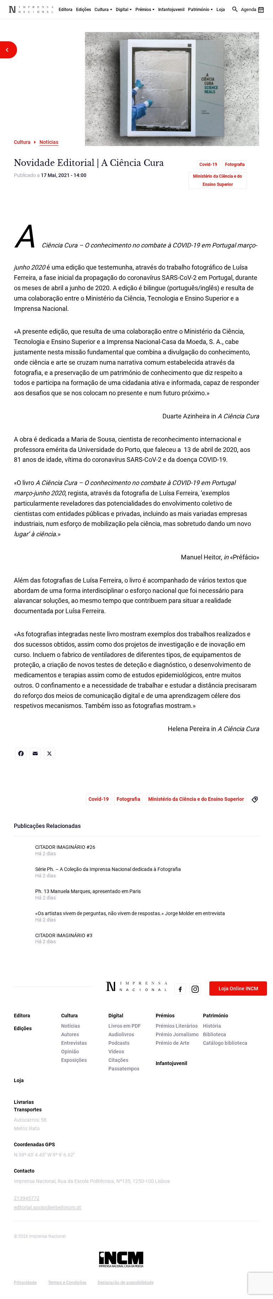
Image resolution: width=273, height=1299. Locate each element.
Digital (122, 9)
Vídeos (116, 1051)
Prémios (143, 9)
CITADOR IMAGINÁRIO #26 (65, 847)
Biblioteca (214, 1034)
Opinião (70, 1051)
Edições (83, 9)
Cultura (102, 9)
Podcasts (118, 1043)
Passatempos (123, 1068)
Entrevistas (74, 1043)
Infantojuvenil (171, 9)
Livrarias (24, 1102)
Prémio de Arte (172, 1043)
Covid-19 (208, 164)
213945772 (26, 1198)
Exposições (74, 1060)
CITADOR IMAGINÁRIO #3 (63, 935)
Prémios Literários (177, 1026)
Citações (118, 1060)
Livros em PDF (124, 1026)
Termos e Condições (67, 1282)
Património (198, 9)
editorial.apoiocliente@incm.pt (47, 1207)
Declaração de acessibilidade (126, 1282)
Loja (220, 9)
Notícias (70, 1026)
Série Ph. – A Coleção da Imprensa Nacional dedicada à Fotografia (108, 869)
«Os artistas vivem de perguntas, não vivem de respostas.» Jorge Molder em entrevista (130, 913)
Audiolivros (121, 1034)
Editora (66, 9)
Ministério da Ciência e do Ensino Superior (217, 180)
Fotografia (235, 164)
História (212, 1026)
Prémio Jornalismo (177, 1034)
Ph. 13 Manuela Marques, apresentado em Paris (88, 891)
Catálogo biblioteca (225, 1043)
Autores (70, 1034)
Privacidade (25, 1282)
